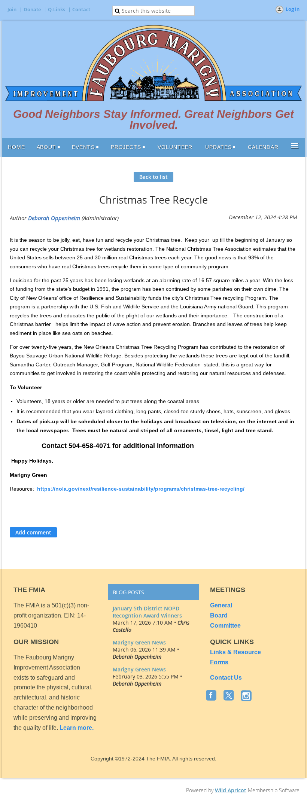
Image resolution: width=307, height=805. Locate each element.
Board (219, 615)
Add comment (33, 532)
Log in (293, 9)
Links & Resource (235, 652)
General (222, 605)
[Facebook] (212, 696)
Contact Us (226, 677)
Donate (32, 9)
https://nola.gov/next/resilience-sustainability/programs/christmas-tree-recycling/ (140, 489)
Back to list (153, 176)
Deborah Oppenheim (54, 218)
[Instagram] (247, 696)
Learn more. (77, 728)
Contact (81, 9)
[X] (229, 696)
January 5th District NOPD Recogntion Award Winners (147, 612)
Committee (225, 625)
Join (11, 9)
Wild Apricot (230, 790)
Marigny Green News (139, 642)
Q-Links (56, 9)
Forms (219, 662)
